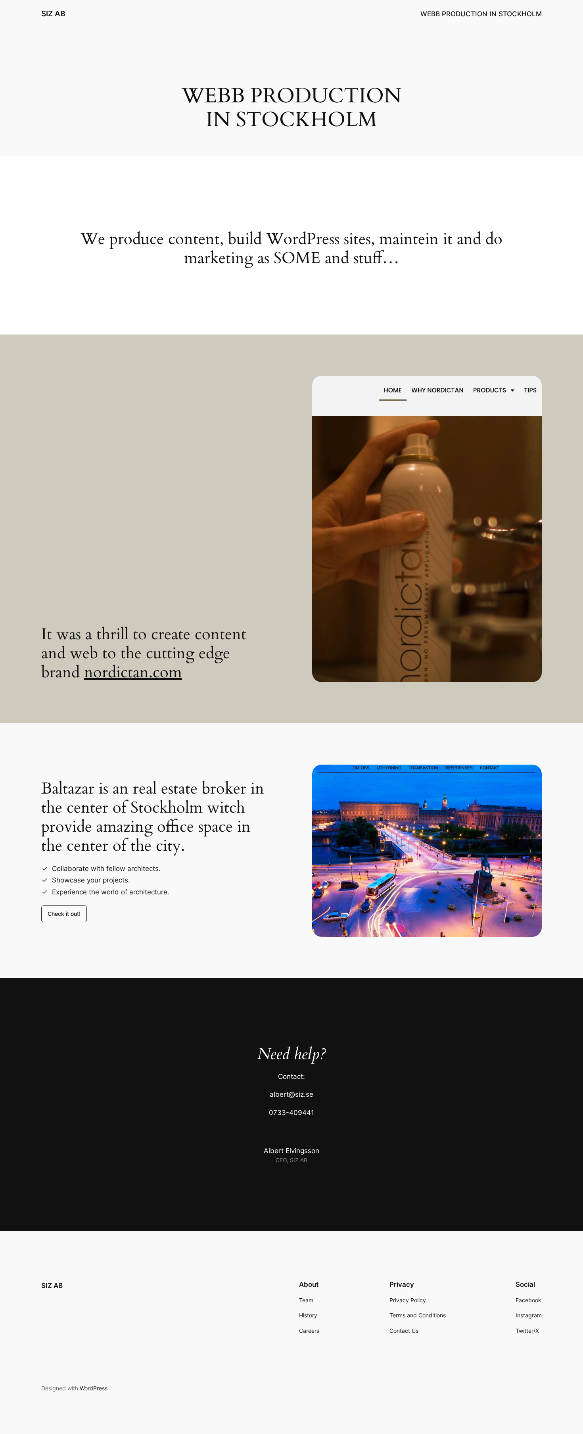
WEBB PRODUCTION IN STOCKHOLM (481, 14)
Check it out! (64, 913)
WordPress (93, 1388)
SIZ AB (53, 13)
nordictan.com (133, 672)
